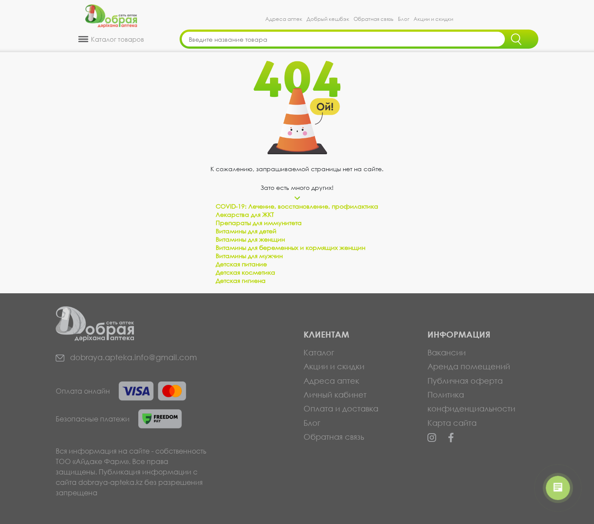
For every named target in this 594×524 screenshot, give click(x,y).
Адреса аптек (283, 19)
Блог (403, 19)
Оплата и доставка (341, 408)
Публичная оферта (465, 380)
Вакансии (446, 352)
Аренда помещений (468, 366)
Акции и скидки (433, 19)
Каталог (319, 352)
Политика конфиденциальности (471, 401)
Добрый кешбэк (328, 19)
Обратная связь (374, 19)
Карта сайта (452, 423)
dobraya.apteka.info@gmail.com (132, 357)
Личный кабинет (335, 394)
